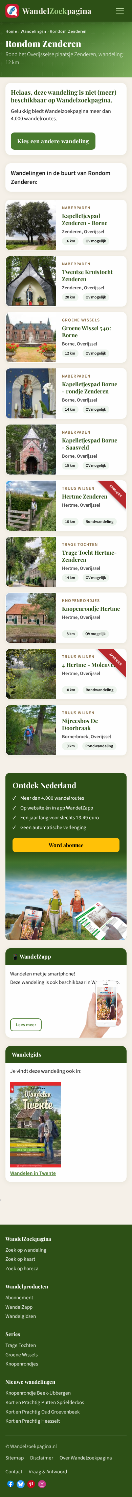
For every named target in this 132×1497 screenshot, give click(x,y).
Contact (13, 1471)
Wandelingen (33, 31)
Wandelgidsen (20, 1316)
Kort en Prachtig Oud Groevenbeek (42, 1412)
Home (11, 31)
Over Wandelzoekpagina (86, 1458)
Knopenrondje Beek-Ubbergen (38, 1393)
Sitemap (14, 1458)
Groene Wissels (21, 1354)
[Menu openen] (120, 11)
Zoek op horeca (22, 1268)
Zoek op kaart (20, 1259)
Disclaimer (41, 1458)
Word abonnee (66, 845)
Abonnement (19, 1297)
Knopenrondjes (21, 1364)
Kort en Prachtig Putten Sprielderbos (44, 1402)
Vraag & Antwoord (48, 1471)
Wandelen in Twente (33, 1173)
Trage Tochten (20, 1345)
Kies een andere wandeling (53, 141)
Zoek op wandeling (25, 1250)
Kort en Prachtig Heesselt (32, 1421)
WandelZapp (18, 1307)
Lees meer (26, 1025)
